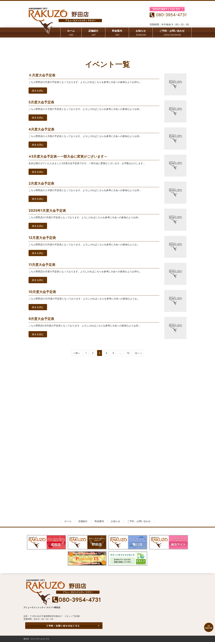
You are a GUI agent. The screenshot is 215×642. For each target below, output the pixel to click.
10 (128, 353)
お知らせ (141, 32)
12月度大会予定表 (42, 238)
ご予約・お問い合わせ (172, 32)
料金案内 (117, 32)
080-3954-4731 (171, 14)
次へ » (138, 353)
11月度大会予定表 (42, 265)
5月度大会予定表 (41, 102)
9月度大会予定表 (41, 319)
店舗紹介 (93, 32)
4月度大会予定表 (41, 129)
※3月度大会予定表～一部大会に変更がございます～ (68, 156)
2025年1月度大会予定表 (47, 211)
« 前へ (76, 353)
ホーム (71, 32)
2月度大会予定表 (41, 183)
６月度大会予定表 (42, 75)
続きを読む (38, 90)
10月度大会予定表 (42, 292)
